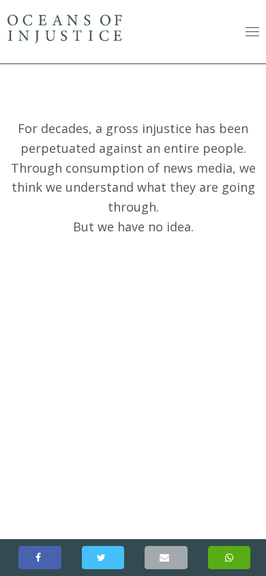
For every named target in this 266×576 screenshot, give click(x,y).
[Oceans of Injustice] (103, 557)
